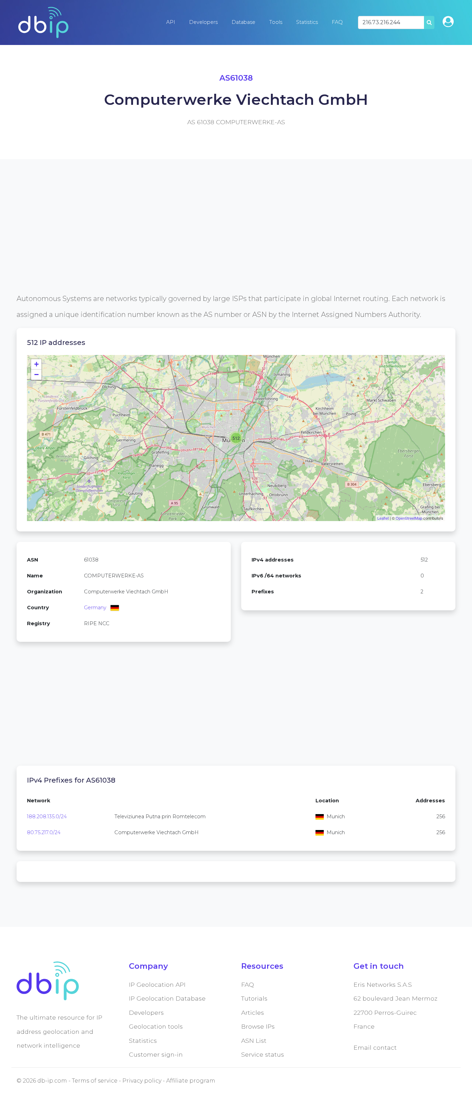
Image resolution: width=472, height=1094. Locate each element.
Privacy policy (141, 1080)
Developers (203, 22)
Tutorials (254, 998)
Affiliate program (190, 1080)
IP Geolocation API (157, 984)
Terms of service (94, 1080)
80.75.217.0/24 (43, 832)
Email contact (375, 1047)
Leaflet (383, 518)
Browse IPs (258, 1026)
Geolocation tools (156, 1026)
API (170, 22)
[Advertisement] (224, 242)
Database (243, 22)
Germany (95, 607)
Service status (262, 1054)
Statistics (307, 22)
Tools (275, 22)
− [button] (36, 374)
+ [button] (36, 364)
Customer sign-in (156, 1054)
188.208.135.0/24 (47, 816)
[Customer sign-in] (448, 21)
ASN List (253, 1040)
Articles (252, 1012)
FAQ (337, 22)
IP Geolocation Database (167, 998)
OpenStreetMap (409, 518)
